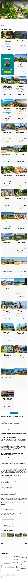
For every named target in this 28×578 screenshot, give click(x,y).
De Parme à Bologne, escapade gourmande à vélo (21, 221)
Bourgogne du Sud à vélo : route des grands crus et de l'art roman (7, 176)
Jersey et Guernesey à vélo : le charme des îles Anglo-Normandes (7, 399)
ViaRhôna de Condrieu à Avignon (7, 311)
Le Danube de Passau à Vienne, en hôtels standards (7, 377)
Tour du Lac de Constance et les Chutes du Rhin (21, 86)
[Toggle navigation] (3, 3)
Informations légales (20, 575)
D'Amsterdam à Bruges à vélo (20, 133)
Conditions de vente (6, 575)
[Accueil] (8, 4)
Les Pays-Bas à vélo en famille (6, 488)
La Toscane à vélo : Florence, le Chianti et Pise (7, 221)
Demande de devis (7, 71)
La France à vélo (4, 457)
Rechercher (23, 3)
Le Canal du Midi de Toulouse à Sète (21, 199)
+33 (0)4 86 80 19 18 (7, 69)
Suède (22, 471)
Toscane (11, 470)
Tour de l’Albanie (7, 108)
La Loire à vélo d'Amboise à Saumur (7, 523)
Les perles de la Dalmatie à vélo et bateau (7, 243)
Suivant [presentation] (26, 543)
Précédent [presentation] (2, 543)
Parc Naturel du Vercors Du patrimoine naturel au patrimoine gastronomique (7, 87)
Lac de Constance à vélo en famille (21, 311)
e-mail (13, 0)
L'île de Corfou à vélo (20, 40)
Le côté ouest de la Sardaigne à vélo (20, 333)
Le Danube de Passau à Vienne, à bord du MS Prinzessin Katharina (7, 133)
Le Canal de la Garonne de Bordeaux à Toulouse (7, 41)
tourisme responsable (20, 430)
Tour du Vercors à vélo (10, 539)
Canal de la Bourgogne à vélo (20, 154)
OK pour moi (13, 574)
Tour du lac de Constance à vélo (21, 64)
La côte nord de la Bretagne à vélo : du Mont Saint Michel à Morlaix (7, 288)
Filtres (3, 25)
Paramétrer (8, 574)
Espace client (24, 3)
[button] (1, 577)
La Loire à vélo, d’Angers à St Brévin (7, 154)
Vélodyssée (10, 21)
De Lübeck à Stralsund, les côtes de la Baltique (7, 355)
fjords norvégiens (3, 470)
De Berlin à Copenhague (20, 175)
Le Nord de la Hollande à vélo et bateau (7, 266)
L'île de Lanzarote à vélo (5, 525)
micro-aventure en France (17, 507)
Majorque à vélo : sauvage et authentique (21, 109)
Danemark (6, 472)
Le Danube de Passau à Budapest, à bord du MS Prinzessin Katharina (20, 243)
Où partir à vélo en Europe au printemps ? (8, 519)
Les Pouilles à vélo (7, 198)
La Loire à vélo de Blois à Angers (20, 377)
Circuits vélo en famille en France (7, 487)
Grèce (15, 471)
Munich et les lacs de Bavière (21, 287)
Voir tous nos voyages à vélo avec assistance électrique (9, 450)
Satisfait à (7, 14)
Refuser (3, 574)
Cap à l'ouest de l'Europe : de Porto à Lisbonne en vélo (10, 524)
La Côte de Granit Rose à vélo (20, 355)
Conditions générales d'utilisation (13, 575)
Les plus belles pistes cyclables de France (8, 526)
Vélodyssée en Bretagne (18, 538)
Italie (12, 471)
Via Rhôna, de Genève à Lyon (7, 333)
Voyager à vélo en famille (8, 475)
